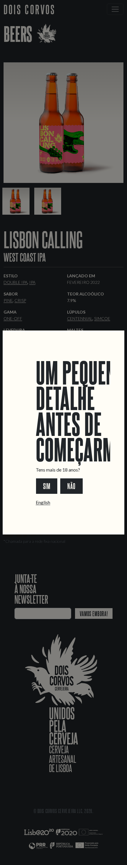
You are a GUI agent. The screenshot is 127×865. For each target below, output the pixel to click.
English (43, 502)
